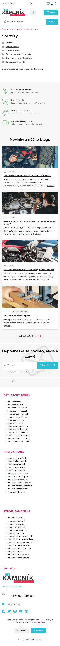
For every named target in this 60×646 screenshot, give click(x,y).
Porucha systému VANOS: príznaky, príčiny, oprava (29, 270)
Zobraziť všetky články (28, 336)
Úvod (4, 29)
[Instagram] (16, 612)
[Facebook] (5, 612)
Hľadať (52, 21)
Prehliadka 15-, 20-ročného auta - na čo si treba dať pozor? (30, 222)
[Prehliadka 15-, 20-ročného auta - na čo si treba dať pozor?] (30, 203)
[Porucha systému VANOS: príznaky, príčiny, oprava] (30, 251)
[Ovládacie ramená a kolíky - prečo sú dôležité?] (30, 157)
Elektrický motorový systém (19, 29)
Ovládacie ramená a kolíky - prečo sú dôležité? (27, 175)
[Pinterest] (26, 612)
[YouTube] (22, 612)
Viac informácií (40, 622)
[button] (30, 497)
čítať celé (50, 185)
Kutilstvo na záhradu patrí (17, 316)
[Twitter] (11, 612)
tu (41, 639)
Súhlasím (38, 630)
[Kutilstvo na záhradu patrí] (30, 297)
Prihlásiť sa (45, 365)
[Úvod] (13, 12)
